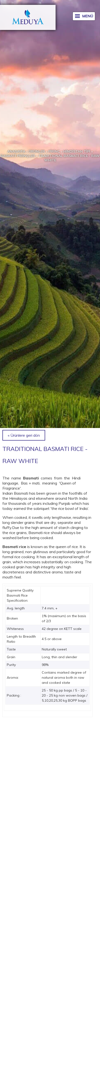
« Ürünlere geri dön (24, 435)
